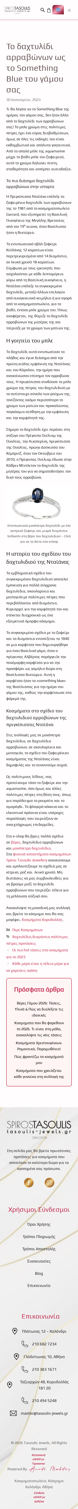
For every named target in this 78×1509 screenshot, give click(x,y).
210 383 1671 (44, 1369)
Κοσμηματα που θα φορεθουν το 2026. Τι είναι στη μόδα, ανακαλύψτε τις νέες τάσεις (39, 1029)
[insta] (49, 1182)
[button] (43, 10)
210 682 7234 (44, 1344)
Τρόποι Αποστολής (39, 1249)
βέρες (15, 842)
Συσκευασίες (39, 1261)
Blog (39, 1273)
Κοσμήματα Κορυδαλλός (42, 919)
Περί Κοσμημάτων (27, 930)
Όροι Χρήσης (39, 1224)
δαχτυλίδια (21, 936)
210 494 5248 (44, 1400)
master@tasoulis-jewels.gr (44, 1413)
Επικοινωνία (39, 1285)
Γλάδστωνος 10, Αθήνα (44, 1356)
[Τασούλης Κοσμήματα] (17, 10)
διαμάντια (41, 936)
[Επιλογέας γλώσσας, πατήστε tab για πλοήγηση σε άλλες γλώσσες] (58, 9)
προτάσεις (27, 943)
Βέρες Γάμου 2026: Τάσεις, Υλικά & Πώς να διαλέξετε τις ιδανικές (39, 1009)
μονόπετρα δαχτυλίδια (32, 848)
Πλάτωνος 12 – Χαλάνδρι (44, 1331)
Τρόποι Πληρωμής (39, 1236)
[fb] (29, 1182)
